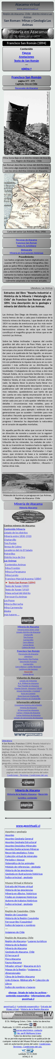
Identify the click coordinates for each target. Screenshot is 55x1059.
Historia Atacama (28, 508)
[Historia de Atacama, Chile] (28, 523)
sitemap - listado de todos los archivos (27, 993)
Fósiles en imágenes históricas (21, 897)
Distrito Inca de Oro (14, 557)
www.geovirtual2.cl (28, 825)
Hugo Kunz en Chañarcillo (28, 696)
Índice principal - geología (19, 877)
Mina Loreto (11, 575)
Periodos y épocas (15, 860)
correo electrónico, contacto (29, 1030)
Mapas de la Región (15, 969)
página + (26, 68)
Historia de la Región (16, 945)
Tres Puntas (10, 543)
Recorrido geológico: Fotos (19, 853)
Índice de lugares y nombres (20, 925)
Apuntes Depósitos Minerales (20, 846)
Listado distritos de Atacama (28, 632)
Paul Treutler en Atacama (28, 686)
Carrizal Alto (28, 640)
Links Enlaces (12, 980)
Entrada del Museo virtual (19, 886)
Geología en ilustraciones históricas (24, 874)
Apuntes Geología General (19, 839)
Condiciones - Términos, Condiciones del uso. (27, 775)
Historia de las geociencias (19, 870)
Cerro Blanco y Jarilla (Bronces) (28, 667)
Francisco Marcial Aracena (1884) (23, 579)
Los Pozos (9, 600)
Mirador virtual (13, 966)
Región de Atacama (15, 941)
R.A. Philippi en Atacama (28, 683)
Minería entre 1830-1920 (17, 536)
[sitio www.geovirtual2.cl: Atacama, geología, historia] (28, 732)
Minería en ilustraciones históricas (26, 253)
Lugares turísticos (37, 941)
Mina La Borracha (13, 604)
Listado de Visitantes (28, 681)
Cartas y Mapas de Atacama (28, 713)
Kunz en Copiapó (28, 694)
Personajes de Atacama (26, 88)
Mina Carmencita (13, 607)
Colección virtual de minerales (21, 856)
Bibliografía (26, 250)
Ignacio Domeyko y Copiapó (28, 691)
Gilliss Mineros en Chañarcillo (28, 699)
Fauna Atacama (13, 962)
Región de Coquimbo (16, 915)
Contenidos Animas (15, 564)
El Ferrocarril (12, 955)
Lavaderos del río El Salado (18, 550)
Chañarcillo (10, 540)
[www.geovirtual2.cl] (28, 736)
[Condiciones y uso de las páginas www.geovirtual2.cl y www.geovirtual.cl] (34, 1024)
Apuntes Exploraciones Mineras (22, 849)
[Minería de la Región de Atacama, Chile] (27, 1019)
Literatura (28, 657)
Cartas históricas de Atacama (28, 715)
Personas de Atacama (26, 240)
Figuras (26, 53)
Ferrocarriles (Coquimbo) (18, 922)
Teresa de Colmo (13, 547)
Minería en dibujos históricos (21, 893)
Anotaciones (26, 56)
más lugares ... (11, 614)
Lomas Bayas (28, 645)
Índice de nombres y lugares (20, 987)
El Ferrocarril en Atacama (28, 710)
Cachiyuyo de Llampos (28, 669)
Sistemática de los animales (19, 863)
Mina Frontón (12, 568)
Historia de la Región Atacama (22, 794)
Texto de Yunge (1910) (17, 589)
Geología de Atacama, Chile (19, 952)
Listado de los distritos (16, 533)
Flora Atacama (13, 959)
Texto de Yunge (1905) (17, 586)
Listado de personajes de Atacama (28, 718)
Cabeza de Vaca (28, 648)
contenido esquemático (17, 996)
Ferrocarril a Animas (16, 597)
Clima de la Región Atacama (20, 976)
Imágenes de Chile (15, 932)
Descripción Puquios (28, 662)
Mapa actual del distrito (17, 593)
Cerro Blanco (28, 642)
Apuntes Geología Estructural (20, 842)
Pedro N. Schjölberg (26, 246)
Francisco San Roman (26, 243)
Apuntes (9, 835)
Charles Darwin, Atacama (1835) (28, 689)
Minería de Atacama (28, 627)
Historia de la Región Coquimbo (22, 918)
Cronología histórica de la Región (28, 705)
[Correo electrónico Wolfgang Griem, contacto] (31, 1024)
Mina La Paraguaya (15, 572)
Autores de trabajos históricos (21, 900)
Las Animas (10, 561)
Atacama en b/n (32, 966)
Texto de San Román (26, 60)
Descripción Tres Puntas (28, 659)
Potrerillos (9, 554)
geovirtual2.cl (10, 1007)
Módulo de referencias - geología (22, 867)
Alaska (7, 611)
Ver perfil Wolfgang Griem (29, 1033)
